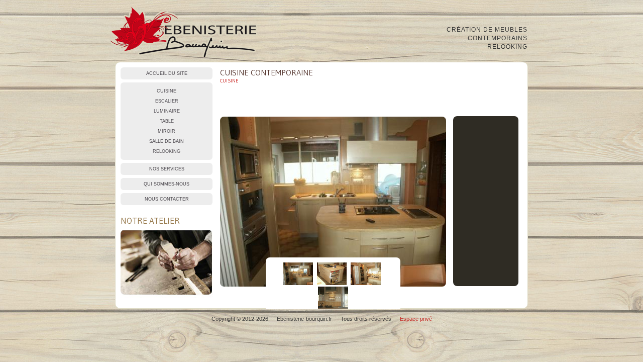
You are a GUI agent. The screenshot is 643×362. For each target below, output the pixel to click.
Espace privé (416, 319)
